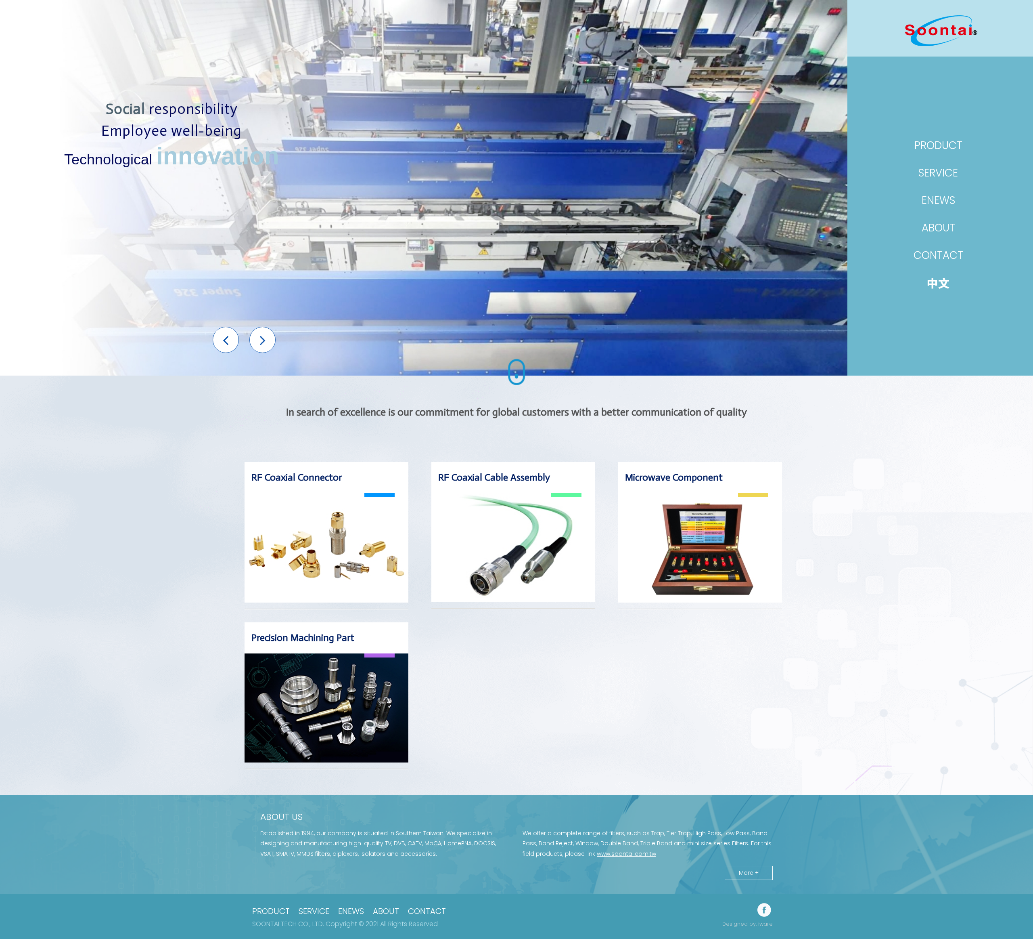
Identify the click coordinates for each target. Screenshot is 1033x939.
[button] (226, 340)
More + (749, 873)
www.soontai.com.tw (626, 854)
